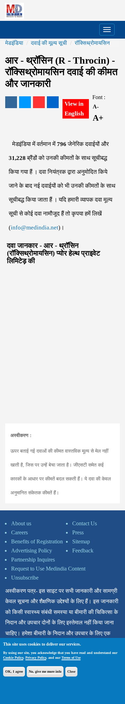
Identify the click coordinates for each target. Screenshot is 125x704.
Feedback (82, 550)
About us (21, 523)
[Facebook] (11, 102)
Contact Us (84, 523)
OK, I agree (14, 671)
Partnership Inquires (33, 560)
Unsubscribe (25, 578)
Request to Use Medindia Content (48, 569)
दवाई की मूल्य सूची (49, 43)
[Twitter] (25, 102)
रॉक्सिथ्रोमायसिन (92, 43)
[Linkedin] (53, 102)
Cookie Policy (13, 658)
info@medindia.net (34, 227)
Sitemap (81, 541)
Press (78, 532)
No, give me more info (45, 671)
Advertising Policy (31, 550)
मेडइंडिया (14, 43)
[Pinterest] (39, 102)
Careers (19, 532)
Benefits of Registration (37, 541)
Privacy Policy (35, 658)
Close (71, 671)
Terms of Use (71, 658)
